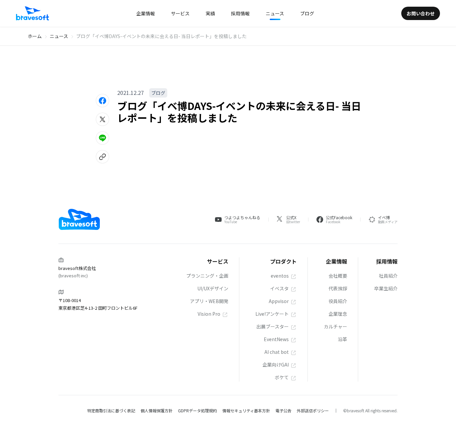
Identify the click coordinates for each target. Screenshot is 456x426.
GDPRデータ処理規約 (197, 410)
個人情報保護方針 (157, 410)
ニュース (59, 36)
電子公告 (283, 410)
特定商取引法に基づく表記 (111, 410)
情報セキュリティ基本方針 (246, 410)
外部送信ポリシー (313, 410)
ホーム (35, 36)
